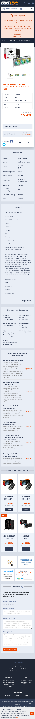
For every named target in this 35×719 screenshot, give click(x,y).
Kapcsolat (26, 688)
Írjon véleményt (26, 135)
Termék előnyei (8, 608)
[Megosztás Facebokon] (11, 141)
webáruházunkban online (24, 573)
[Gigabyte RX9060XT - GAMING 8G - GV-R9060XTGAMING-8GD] (26, 484)
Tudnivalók (9, 686)
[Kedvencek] (28, 3)
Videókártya (11, 40)
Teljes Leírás (26, 301)
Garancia (26, 686)
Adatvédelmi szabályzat (9, 682)
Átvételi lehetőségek (26, 680)
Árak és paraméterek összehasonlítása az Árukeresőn (7, 576)
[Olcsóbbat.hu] (26, 560)
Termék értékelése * (10, 601)
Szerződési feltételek (8, 680)
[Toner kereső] (21, 9)
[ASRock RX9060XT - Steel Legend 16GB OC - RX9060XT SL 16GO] (17, 58)
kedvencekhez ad (26, 143)
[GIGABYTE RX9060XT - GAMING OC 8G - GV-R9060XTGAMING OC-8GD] (9, 484)
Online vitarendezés (9, 684)
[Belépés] (32, 3)
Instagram (27, 695)
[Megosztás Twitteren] (4, 144)
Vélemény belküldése (10, 649)
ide (17, 717)
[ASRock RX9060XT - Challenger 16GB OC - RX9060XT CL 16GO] (26, 524)
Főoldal (3, 40)
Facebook (7, 695)
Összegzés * (7, 632)
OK (32, 713)
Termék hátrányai (9, 618)
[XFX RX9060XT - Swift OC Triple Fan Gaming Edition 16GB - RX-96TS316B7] (9, 524)
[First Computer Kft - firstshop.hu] (9, 3)
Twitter (17, 695)
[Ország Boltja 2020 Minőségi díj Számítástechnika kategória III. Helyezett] (9, 562)
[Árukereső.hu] (7, 572)
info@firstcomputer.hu (19, 671)
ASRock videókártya (24, 40)
